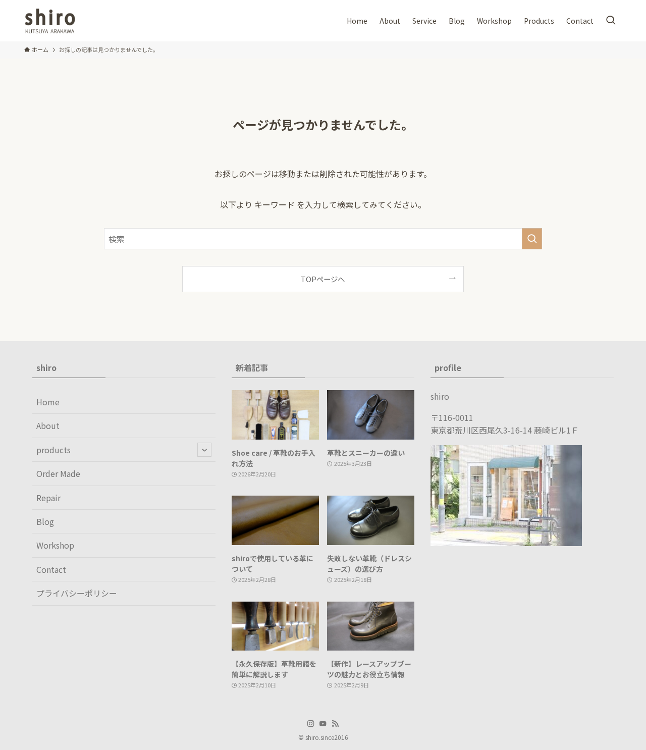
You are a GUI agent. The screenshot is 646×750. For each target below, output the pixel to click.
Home (48, 402)
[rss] (335, 723)
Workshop (55, 545)
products (53, 450)
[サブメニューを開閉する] (204, 450)
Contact (51, 569)
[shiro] (49, 20)
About (48, 425)
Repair (48, 498)
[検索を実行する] (532, 238)
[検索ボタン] (611, 20)
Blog (45, 521)
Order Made (58, 473)
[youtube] (323, 723)
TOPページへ (323, 279)
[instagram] (310, 723)
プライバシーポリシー (76, 593)
